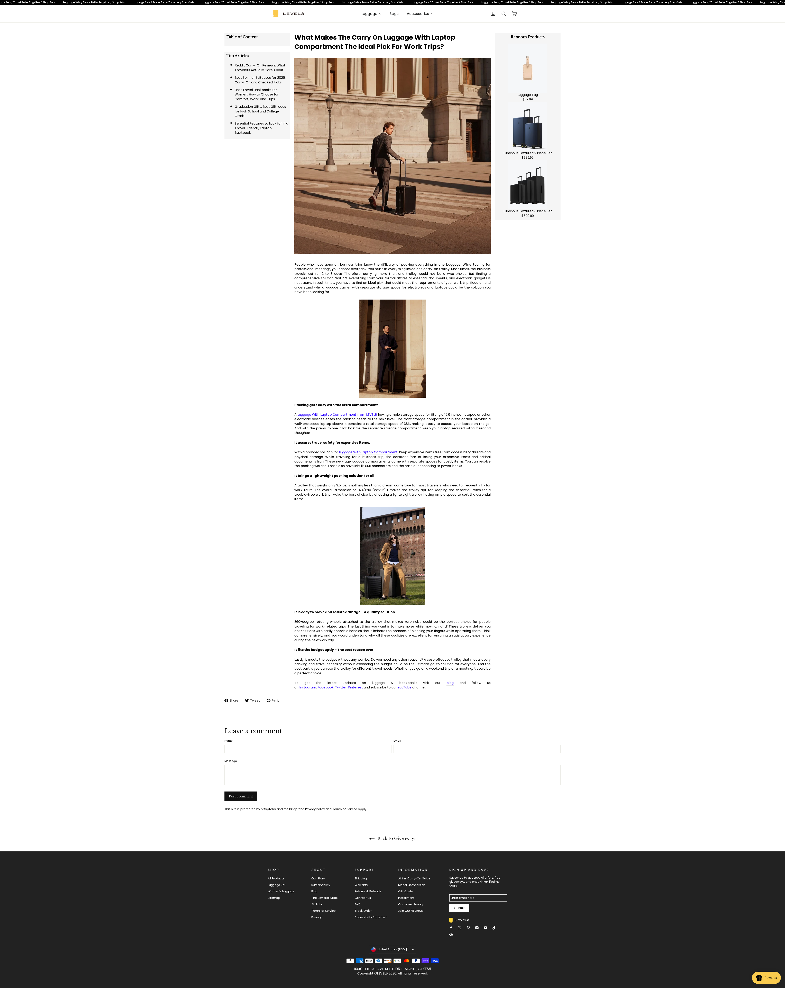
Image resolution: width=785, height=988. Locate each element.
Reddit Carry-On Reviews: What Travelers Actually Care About (260, 67)
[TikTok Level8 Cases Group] (495, 928)
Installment (406, 898)
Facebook (325, 687)
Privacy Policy (315, 809)
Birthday (465, 481)
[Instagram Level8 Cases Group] (478, 928)
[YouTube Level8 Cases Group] (487, 928)
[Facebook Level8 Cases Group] (452, 928)
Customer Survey (410, 904)
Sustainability (320, 885)
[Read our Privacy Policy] (506, 545)
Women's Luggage (281, 891)
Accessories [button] (418, 13)
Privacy (316, 917)
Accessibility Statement (372, 917)
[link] (392, 2)
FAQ (357, 904)
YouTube (405, 687)
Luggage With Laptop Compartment (368, 452)
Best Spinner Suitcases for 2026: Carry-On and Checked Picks (260, 79)
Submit (459, 908)
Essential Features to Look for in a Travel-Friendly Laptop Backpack (261, 128)
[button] (392, 949)
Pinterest (355, 687)
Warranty (361, 885)
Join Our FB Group (411, 911)
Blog (314, 891)
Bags (394, 13)
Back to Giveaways (396, 838)
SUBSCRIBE (484, 522)
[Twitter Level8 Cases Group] (461, 928)
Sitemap (274, 898)
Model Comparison (411, 885)
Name (228, 741)
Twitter (341, 687)
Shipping (361, 878)
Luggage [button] (369, 13)
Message (230, 761)
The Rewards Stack (324, 898)
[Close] (571, 431)
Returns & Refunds (368, 891)
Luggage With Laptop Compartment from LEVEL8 (337, 414)
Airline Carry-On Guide (414, 878)
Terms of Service (344, 809)
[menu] (371, 13)
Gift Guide (405, 891)
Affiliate (316, 904)
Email (397, 741)
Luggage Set (277, 885)
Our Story (318, 878)
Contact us (363, 898)
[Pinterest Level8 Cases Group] (470, 928)
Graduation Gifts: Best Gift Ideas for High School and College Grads (260, 111)
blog (450, 682)
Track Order (363, 911)
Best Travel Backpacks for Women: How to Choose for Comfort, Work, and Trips (257, 94)
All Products (276, 878)
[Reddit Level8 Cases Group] (452, 934)
